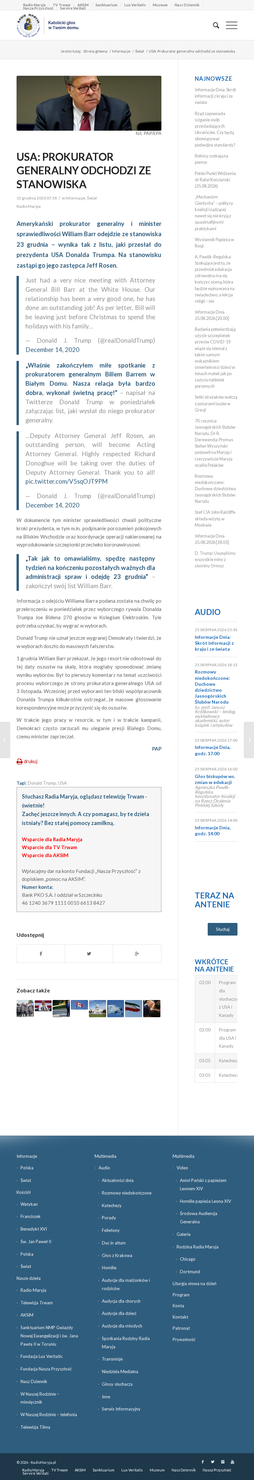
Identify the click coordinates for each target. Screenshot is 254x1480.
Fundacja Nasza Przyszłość (46, 1368)
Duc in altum (114, 1242)
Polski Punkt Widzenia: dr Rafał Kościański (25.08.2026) (215, 180)
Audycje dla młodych (122, 1325)
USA (62, 783)
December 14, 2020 (52, 349)
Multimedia (105, 1156)
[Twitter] (213, 1462)
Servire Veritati (73, 8)
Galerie (183, 1234)
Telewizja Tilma (35, 1427)
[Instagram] (223, 1462)
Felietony (111, 1230)
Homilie (109, 1267)
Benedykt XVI (34, 1229)
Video (182, 1167)
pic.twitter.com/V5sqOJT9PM (66, 481)
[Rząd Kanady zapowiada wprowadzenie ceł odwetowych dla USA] (79, 1005)
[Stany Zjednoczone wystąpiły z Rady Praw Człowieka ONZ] (115, 1008)
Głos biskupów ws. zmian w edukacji (215, 779)
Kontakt (180, 1317)
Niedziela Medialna (120, 1371)
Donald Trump (42, 783)
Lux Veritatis (135, 5)
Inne (106, 1396)
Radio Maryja (33, 1290)
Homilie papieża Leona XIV (205, 1201)
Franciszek (31, 1216)
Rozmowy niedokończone (126, 1193)
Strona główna (95, 51)
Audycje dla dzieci (119, 1313)
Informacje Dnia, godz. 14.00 (213, 830)
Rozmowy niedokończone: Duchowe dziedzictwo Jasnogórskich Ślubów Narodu (215, 488)
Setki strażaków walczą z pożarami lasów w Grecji (216, 403)
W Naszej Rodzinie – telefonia (49, 1414)
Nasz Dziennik (187, 5)
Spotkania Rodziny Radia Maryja (126, 1342)
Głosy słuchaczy (117, 1384)
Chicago (187, 1259)
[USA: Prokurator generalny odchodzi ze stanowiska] (89, 103)
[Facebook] (203, 1462)
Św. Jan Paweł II (36, 1241)
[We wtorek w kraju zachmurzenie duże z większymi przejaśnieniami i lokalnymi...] (5, 740)
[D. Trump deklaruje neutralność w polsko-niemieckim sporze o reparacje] (61, 1008)
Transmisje (112, 1359)
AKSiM (27, 1315)
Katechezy (112, 1205)
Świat (139, 51)
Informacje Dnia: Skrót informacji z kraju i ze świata (215, 96)
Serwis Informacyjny (121, 1409)
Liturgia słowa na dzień (194, 1283)
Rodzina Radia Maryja (198, 1246)
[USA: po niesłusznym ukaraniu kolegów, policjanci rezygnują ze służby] (25, 1008)
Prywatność (184, 1339)
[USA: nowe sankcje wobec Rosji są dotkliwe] (43, 1005)
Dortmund (190, 1271)
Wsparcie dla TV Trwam (49, 847)
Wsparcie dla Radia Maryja (52, 839)
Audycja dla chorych (121, 1301)
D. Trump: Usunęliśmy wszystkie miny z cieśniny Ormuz (215, 559)
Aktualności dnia (118, 1180)
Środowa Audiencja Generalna (198, 1217)
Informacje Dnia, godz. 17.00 (213, 750)
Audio (208, 612)
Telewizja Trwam (37, 1302)
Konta (178, 1305)
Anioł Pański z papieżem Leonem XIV (203, 1184)
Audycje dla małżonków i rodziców (126, 1284)
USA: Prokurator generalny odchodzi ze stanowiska (84, 170)
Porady (109, 1217)
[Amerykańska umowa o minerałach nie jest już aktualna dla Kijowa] (151, 1008)
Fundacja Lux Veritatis (42, 1356)
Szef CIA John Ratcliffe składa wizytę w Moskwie (215, 518)
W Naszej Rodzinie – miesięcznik (40, 1398)
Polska (27, 1167)
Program (181, 1294)
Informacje (121, 51)
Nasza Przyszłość (38, 8)
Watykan (29, 1204)
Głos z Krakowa (117, 1255)
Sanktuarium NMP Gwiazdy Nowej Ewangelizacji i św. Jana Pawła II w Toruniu (49, 1336)
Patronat (181, 1328)
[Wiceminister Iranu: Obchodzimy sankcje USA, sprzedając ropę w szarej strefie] (133, 1008)
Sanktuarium (106, 5)
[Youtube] (232, 1462)
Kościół (24, 1192)
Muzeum (160, 5)
